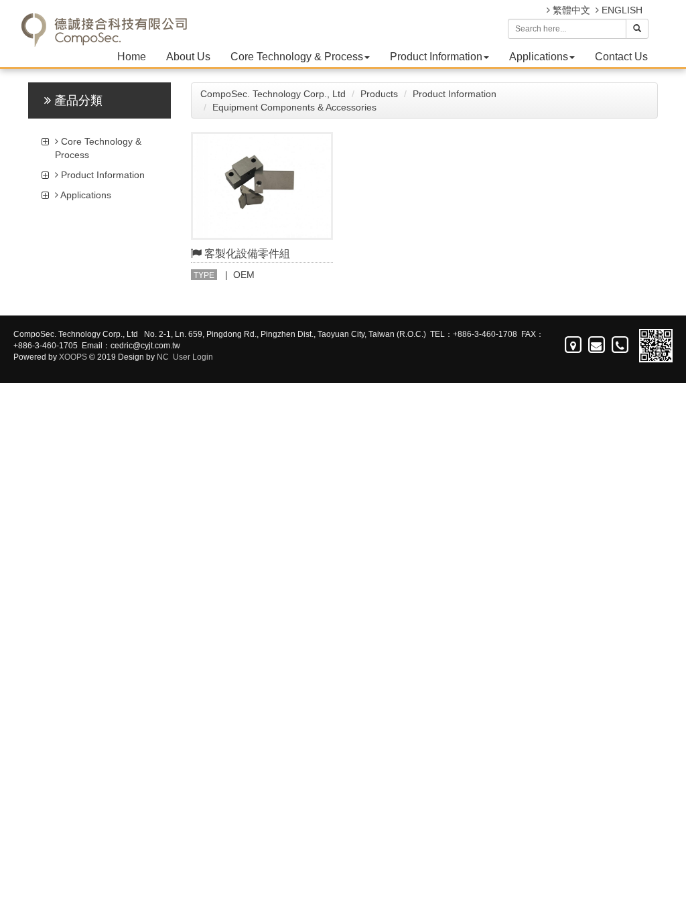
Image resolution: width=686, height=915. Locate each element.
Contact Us (621, 56)
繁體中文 (570, 10)
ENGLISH (620, 10)
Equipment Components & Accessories (294, 107)
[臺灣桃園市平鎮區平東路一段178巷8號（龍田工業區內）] (574, 345)
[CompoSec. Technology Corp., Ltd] (103, 20)
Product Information (436, 56)
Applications (538, 56)
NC (163, 357)
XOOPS (73, 357)
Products (379, 93)
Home (131, 56)
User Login (193, 357)
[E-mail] (597, 345)
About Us (188, 56)
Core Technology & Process (296, 56)
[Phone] (620, 345)
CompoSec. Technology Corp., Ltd (273, 93)
